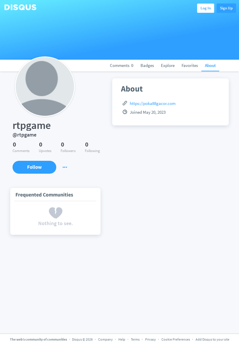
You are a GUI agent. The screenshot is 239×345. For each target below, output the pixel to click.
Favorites (190, 65)
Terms (135, 339)
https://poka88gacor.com (152, 103)
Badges (147, 65)
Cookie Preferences (176, 339)
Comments (121, 65)
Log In (206, 8)
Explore (168, 65)
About (210, 65)
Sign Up (226, 8)
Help (121, 339)
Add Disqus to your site (212, 339)
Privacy (150, 339)
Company (105, 339)
